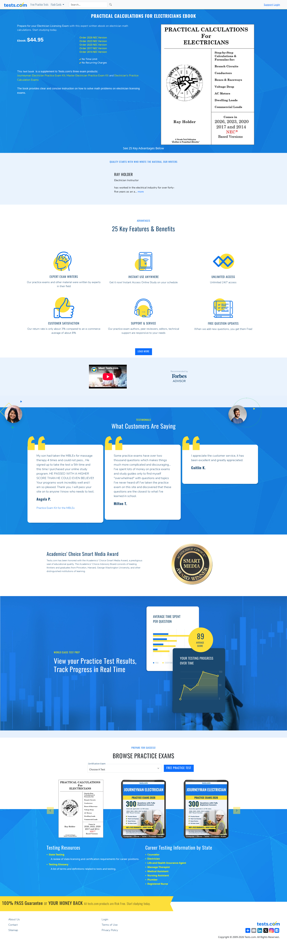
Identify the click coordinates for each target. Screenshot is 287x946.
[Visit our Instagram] (271, 927)
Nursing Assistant (158, 872)
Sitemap (13, 927)
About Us (14, 917)
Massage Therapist (158, 864)
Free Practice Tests (39, 5)
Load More (143, 352)
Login (277, 4)
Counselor (153, 851)
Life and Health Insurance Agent (166, 860)
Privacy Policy (110, 927)
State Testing (56, 851)
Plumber (152, 876)
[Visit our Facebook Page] (276, 927)
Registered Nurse (157, 881)
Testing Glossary (58, 861)
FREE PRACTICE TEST (178, 765)
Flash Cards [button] (56, 5)
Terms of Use (109, 922)
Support (268, 4)
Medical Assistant (157, 868)
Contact (13, 922)
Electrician (153, 856)
